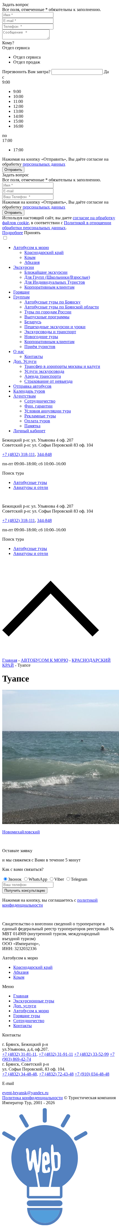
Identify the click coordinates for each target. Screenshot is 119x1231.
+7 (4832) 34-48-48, (20, 1074)
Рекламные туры (40, 416)
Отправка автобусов (32, 386)
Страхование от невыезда (48, 381)
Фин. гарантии (38, 406)
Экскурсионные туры (33, 1001)
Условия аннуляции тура (47, 411)
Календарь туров (29, 391)
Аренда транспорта (42, 376)
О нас (18, 351)
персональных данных (44, 164)
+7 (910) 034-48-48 (92, 1074)
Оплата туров (37, 420)
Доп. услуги (24, 1005)
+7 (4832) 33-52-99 (91, 1054)
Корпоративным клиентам (49, 287)
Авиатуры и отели (30, 487)
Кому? (8, 42)
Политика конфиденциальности (32, 1097)
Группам (21, 297)
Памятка (32, 425)
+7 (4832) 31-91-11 (56, 1054)
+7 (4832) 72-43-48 (56, 1074)
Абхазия (32, 262)
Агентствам (24, 396)
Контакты (33, 356)
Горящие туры (26, 1015)
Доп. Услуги (25, 361)
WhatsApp (38, 879)
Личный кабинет (29, 430)
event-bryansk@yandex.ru (25, 1092)
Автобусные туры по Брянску (52, 302)
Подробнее (12, 232)
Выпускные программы (46, 316)
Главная (9, 660)
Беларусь (32, 321)
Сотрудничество (39, 401)
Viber (59, 879)
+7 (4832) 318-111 (18, 454)
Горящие (21, 292)
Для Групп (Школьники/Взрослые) (57, 277)
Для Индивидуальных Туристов (54, 282)
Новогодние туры (41, 336)
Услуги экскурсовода (44, 371)
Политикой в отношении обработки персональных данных (56, 225)
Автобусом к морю (31, 247)
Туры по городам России (47, 312)
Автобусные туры (30, 482)
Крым (29, 257)
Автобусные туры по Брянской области (61, 307)
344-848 (44, 454)
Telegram (79, 879)
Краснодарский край (44, 252)
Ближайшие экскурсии (46, 272)
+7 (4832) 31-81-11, (20, 1054)
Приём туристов (39, 346)
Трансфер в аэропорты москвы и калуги (62, 366)
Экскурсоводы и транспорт (50, 331)
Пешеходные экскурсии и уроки (55, 326)
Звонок (15, 879)
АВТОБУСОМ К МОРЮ (44, 660)
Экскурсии (23, 267)
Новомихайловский (21, 832)
